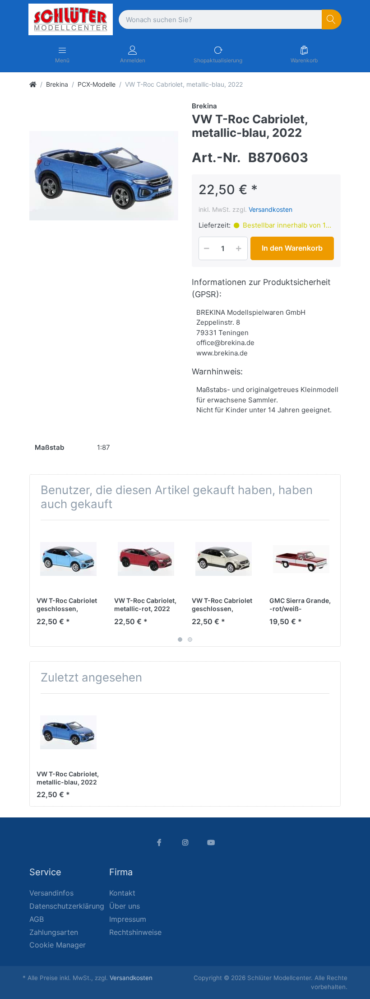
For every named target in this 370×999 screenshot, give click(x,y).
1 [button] (180, 639)
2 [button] (190, 639)
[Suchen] (332, 19)
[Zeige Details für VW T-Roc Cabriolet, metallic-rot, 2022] (146, 559)
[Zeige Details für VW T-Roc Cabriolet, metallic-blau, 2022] (68, 732)
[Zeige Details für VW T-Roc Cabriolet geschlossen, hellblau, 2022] (68, 559)
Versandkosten (270, 209)
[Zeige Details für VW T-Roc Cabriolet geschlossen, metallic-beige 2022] (223, 559)
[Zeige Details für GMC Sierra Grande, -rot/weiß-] (301, 559)
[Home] (33, 84)
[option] (103, 175)
